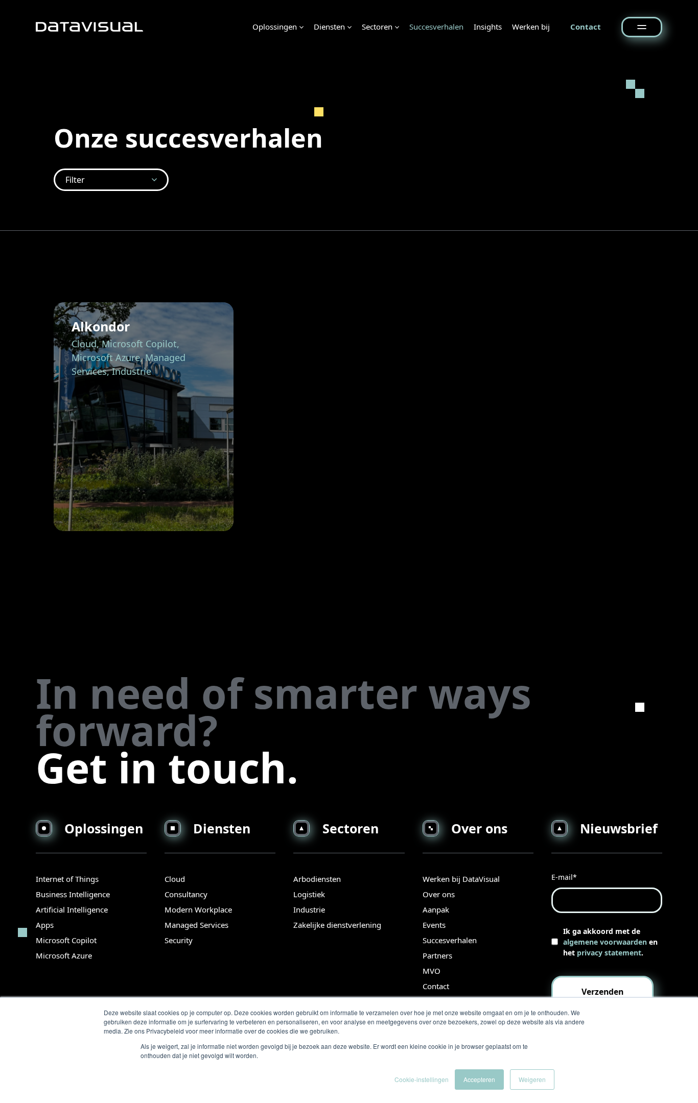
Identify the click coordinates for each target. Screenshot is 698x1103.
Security (179, 940)
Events (434, 925)
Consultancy (186, 894)
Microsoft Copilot (66, 940)
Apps (45, 925)
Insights (488, 26)
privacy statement (609, 952)
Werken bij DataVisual (461, 879)
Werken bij (531, 26)
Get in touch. (167, 767)
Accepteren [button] (479, 1079)
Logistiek (309, 894)
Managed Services (196, 925)
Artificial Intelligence (72, 909)
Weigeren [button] (532, 1079)
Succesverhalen (436, 26)
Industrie (309, 909)
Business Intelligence (73, 894)
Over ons (439, 894)
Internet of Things (67, 879)
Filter (75, 179)
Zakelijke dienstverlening (337, 925)
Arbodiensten (317, 879)
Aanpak (436, 909)
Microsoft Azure (64, 955)
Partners (437, 955)
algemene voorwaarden (605, 942)
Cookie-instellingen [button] (421, 1079)
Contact (585, 26)
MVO (431, 971)
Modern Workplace (198, 909)
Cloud (175, 879)
